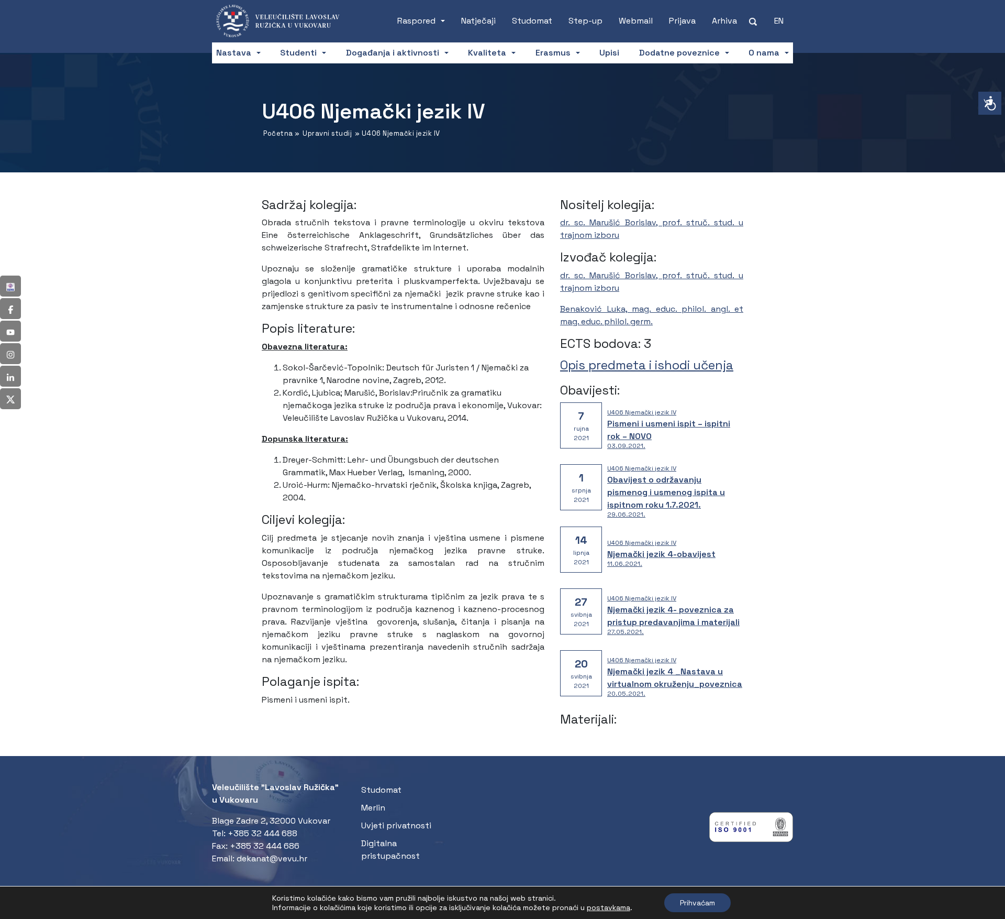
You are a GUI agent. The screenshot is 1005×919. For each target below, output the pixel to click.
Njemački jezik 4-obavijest (661, 554)
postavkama (608, 907)
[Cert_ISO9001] (751, 829)
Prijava (682, 20)
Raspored (416, 20)
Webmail (636, 20)
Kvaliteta (487, 52)
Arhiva (724, 20)
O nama (764, 52)
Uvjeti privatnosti (396, 825)
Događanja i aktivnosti (392, 52)
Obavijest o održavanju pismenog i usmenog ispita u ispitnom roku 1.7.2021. (666, 492)
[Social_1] (10, 286)
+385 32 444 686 (264, 845)
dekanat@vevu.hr (272, 858)
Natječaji (478, 20)
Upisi (609, 52)
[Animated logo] (282, 21)
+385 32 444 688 (262, 833)
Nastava (233, 52)
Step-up (585, 20)
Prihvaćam (697, 902)
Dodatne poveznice (679, 52)
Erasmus (553, 52)
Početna (278, 133)
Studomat (532, 20)
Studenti (298, 52)
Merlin (373, 807)
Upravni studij (327, 133)
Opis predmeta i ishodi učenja (646, 365)
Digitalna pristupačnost (390, 849)
